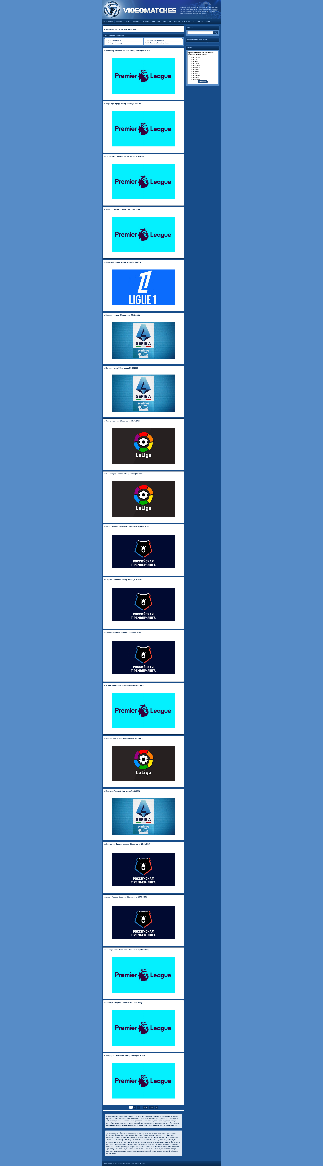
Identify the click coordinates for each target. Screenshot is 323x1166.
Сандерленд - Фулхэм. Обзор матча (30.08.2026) (124, 156)
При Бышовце (195, 73)
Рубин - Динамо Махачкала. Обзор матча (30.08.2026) (127, 527)
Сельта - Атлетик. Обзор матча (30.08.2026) (122, 421)
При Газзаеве (195, 63)
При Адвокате (195, 67)
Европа (119, 21)
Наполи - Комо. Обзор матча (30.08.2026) (121, 368)
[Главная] (139, 9)
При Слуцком (195, 71)
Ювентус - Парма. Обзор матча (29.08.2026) (122, 791)
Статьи (200, 21)
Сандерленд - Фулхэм (157, 40)
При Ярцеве (194, 61)
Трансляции (108, 21)
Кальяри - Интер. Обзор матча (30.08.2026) (122, 315)
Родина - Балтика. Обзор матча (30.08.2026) (123, 632)
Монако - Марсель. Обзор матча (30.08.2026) (123, 262)
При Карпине (195, 77)
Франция (137, 21)
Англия (127, 21)
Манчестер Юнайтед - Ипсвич (160, 43)
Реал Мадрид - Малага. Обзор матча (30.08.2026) (124, 474)
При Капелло (195, 69)
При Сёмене (194, 59)
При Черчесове (195, 79)
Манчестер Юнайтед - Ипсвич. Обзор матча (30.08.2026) (127, 51)
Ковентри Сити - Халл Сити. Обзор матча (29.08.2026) (127, 950)
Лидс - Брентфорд (116, 43)
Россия (176, 21)
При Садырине (195, 75)
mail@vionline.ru (140, 1163)
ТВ (193, 21)
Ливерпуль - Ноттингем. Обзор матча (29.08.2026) (125, 1056)
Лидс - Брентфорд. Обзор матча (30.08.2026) (123, 104)
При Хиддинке (195, 65)
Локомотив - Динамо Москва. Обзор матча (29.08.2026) (127, 844)
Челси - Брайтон (115, 40)
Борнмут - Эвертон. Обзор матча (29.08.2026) (123, 1003)
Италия (146, 21)
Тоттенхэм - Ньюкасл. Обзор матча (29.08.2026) (124, 685)
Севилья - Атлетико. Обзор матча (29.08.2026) (123, 738)
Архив (207, 21)
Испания (156, 21)
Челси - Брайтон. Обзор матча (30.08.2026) (122, 209)
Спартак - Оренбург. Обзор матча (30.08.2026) (123, 580)
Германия (167, 21)
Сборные (186, 21)
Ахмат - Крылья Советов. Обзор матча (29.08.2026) (126, 897)
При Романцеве (195, 57)
